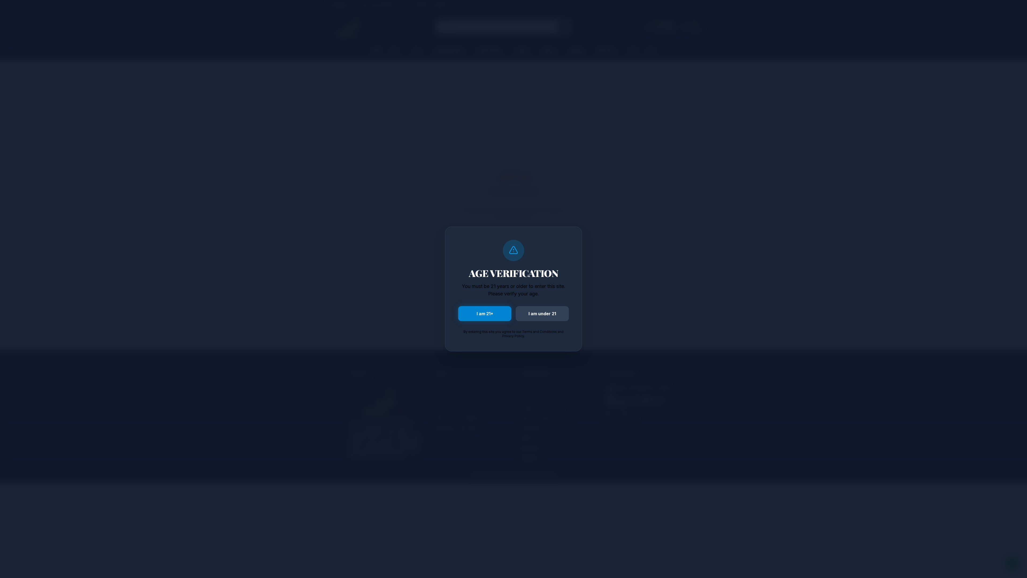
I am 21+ (485, 313)
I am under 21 (542, 313)
